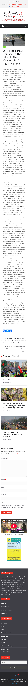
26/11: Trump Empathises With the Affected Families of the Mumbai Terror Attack (13, 349)
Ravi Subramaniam (18, 67)
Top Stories (4, 623)
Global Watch (4, 636)
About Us (3, 603)
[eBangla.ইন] (3, 26)
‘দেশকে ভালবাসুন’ (7, 379)
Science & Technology (7, 646)
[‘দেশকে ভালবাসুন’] (14, 361)
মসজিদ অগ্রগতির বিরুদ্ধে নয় (11, 4)
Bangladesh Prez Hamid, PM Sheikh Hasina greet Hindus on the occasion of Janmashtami (14, 406)
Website (3, 495)
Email (3, 487)
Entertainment (5, 649)
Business (3, 639)
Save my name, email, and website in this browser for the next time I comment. (13, 506)
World (2, 629)
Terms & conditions (6, 610)
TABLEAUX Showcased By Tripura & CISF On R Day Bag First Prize (13, 434)
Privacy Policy (5, 606)
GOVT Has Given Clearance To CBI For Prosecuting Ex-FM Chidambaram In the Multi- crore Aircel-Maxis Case (15, 341)
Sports (3, 642)
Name (3, 480)
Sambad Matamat (6, 633)
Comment (4, 458)
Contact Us (4, 613)
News (4, 47)
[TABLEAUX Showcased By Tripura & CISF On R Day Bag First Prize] (14, 417)
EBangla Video (6, 651)
